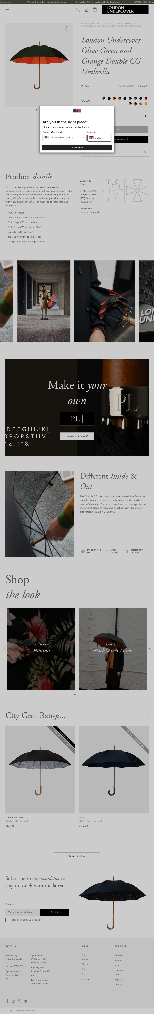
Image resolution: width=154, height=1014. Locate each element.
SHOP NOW (77, 147)
